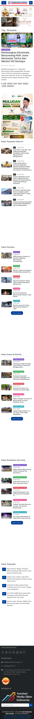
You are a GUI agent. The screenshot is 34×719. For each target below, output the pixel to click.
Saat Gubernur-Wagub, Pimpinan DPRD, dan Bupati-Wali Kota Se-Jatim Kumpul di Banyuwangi (19, 571)
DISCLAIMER (26, 716)
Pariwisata (25, 83)
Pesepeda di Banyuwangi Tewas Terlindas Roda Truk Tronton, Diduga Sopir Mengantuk (19, 587)
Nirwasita (10, 83)
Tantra (15, 83)
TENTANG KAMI (7, 716)
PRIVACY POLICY (9, 717)
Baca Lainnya (17, 313)
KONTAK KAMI (17, 716)
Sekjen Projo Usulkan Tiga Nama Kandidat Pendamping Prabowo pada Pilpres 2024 (19, 579)
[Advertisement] (17, 227)
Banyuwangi (10, 86)
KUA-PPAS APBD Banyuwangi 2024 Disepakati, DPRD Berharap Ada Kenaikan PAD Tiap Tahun (19, 595)
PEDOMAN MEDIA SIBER (22, 717)
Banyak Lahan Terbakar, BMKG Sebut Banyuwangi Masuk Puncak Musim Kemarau (19, 603)
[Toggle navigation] (3, 2)
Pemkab (4, 86)
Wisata (19, 83)
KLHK (4, 83)
